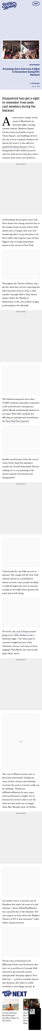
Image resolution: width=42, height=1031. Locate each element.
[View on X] (21, 264)
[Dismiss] (38, 1010)
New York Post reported (17, 421)
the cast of (21, 631)
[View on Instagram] (21, 741)
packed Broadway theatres (15, 146)
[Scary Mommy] (9, 5)
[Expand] (31, 1010)
